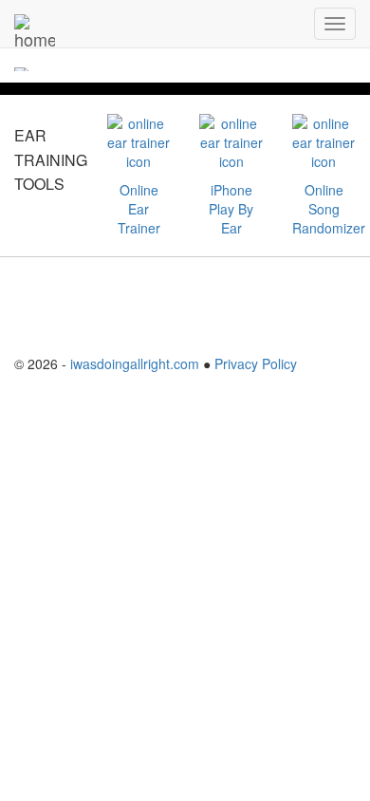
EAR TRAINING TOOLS (50, 159)
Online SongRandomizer (328, 208)
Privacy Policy (255, 363)
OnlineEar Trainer (139, 208)
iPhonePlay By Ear (231, 208)
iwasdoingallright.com (134, 363)
